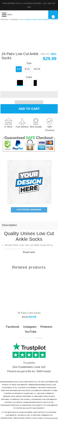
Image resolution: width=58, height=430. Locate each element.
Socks (14, 19)
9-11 (27, 69)
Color (29, 77)
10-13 (37, 69)
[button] (29, 94)
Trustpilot (29, 362)
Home (4, 19)
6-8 (18, 69)
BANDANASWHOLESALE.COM (11, 382)
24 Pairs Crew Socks (29, 313)
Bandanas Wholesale (26, 338)
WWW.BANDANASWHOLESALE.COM (42, 385)
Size (29, 63)
